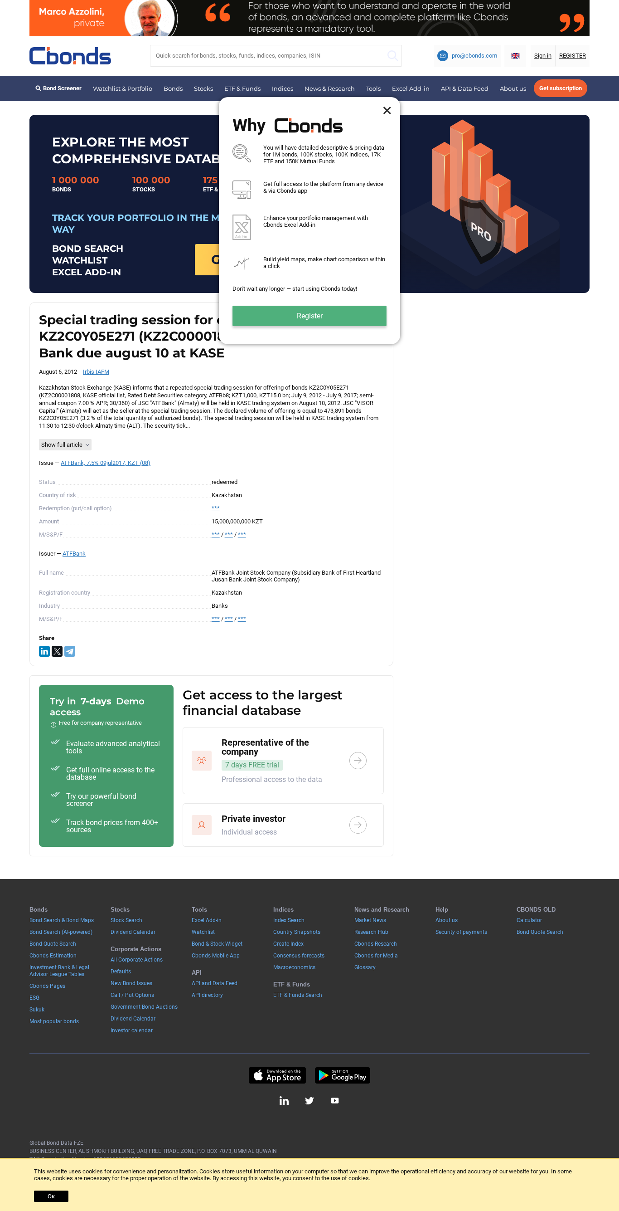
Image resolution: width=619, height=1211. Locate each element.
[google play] (342, 1075)
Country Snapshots (296, 932)
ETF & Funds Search (297, 995)
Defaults (121, 971)
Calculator (529, 920)
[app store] (277, 1075)
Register (310, 316)
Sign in (542, 55)
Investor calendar (132, 1030)
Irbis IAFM (96, 371)
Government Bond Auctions (144, 1007)
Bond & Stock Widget (217, 944)
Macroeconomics (294, 967)
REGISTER (572, 55)
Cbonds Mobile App (216, 955)
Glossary (365, 967)
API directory (207, 995)
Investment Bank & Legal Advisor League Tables (59, 970)
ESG (34, 998)
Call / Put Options (132, 995)
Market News (370, 920)
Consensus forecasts (298, 955)
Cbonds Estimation (53, 955)
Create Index (288, 944)
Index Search (289, 920)
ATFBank (74, 553)
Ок (51, 1196)
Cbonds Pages (47, 986)
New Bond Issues (131, 983)
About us (513, 88)
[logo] (70, 56)
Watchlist (203, 932)
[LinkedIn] (44, 651)
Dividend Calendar (133, 932)
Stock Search (126, 920)
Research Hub (371, 932)
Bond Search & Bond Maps (61, 920)
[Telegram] (69, 651)
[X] (57, 651)
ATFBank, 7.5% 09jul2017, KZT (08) (105, 462)
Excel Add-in (411, 88)
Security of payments (461, 932)
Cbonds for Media (376, 955)
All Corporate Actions (137, 960)
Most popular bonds (54, 1021)
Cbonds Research (375, 944)
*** (216, 508)
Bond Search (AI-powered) (60, 932)
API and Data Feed (214, 983)
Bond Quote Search (52, 944)
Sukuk (36, 1009)
